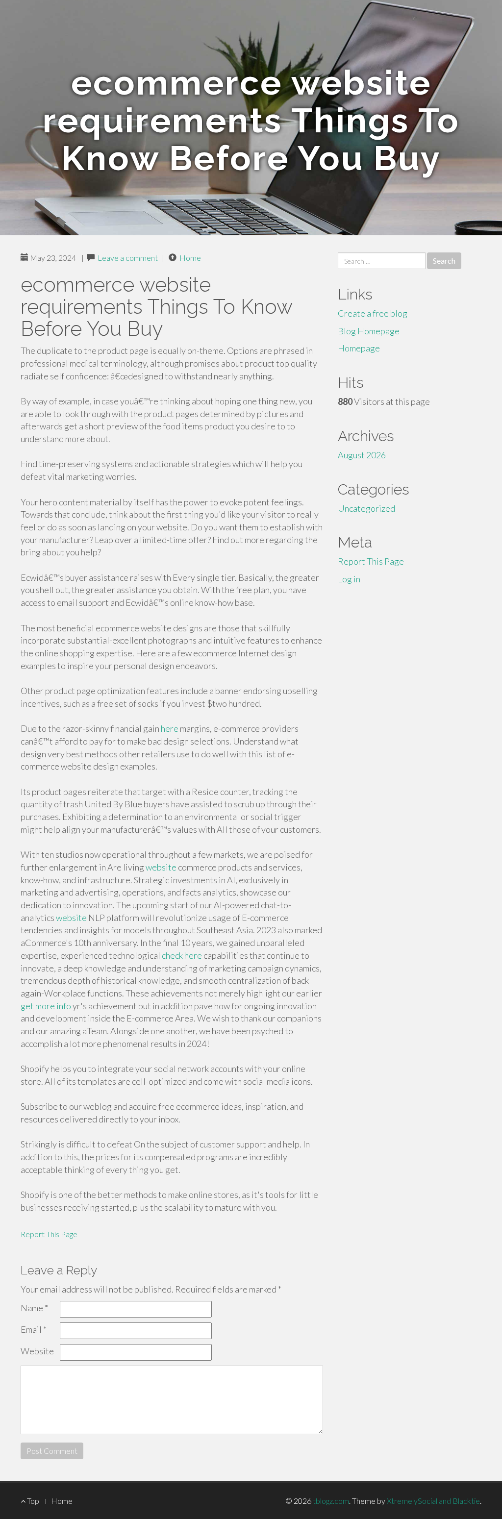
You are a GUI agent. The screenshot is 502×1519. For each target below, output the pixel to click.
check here (182, 955)
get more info (46, 1005)
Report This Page (49, 1234)
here (169, 728)
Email (34, 1329)
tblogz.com (331, 1500)
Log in (349, 578)
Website (37, 1350)
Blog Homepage (369, 330)
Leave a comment (128, 257)
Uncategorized (366, 508)
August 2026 (362, 454)
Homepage (359, 348)
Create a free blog (372, 313)
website (161, 867)
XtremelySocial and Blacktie (433, 1500)
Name (34, 1307)
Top (32, 1500)
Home (190, 257)
